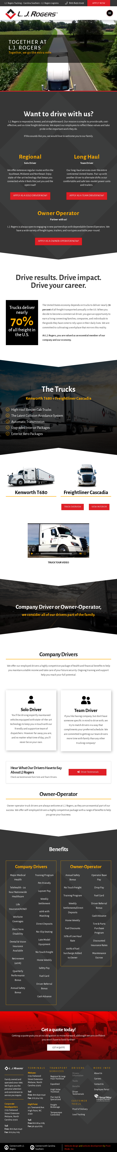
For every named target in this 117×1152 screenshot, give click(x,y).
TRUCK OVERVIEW (72, 507)
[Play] (32, 553)
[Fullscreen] (85, 553)
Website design (71, 1146)
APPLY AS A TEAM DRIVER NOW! (86, 195)
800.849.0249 (76, 3)
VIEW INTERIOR (99, 507)
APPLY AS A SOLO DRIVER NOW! (30, 195)
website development (93, 1146)
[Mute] (80, 553)
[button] (98, 3)
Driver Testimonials (90, 772)
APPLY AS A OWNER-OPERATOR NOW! (58, 241)
